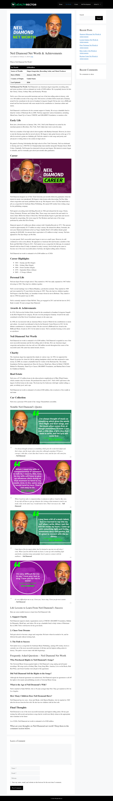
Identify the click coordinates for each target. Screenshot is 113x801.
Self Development (86, 4)
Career (76, 4)
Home (60, 4)
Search (82, 15)
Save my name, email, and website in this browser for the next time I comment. (37, 782)
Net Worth (68, 4)
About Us (96, 4)
